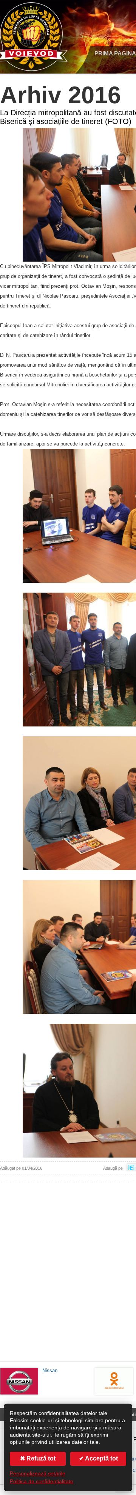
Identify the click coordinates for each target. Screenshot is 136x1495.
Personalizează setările (37, 1473)
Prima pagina (115, 53)
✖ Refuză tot (38, 1458)
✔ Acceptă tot (98, 1458)
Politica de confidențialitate (41, 1481)
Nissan (49, 1370)
